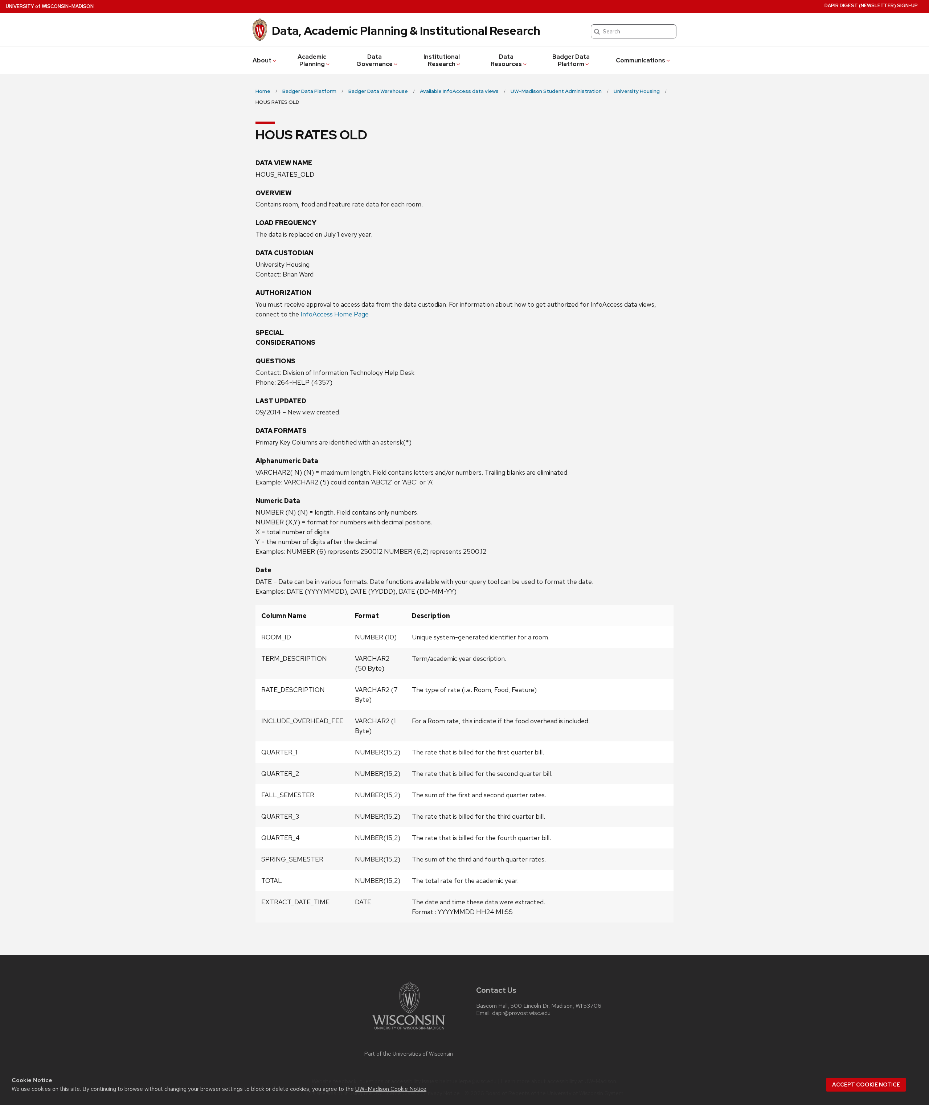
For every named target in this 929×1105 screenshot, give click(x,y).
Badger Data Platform (571, 60)
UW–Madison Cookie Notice (390, 1089)
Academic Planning (312, 60)
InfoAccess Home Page (334, 314)
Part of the (408, 1053)
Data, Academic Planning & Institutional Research (406, 30)
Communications (640, 60)
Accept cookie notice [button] (866, 1084)
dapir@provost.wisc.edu (521, 1013)
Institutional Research (441, 60)
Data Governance (374, 60)
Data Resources (506, 60)
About (262, 60)
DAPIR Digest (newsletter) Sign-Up (871, 6)
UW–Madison (50, 6)
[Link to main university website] (408, 1031)
